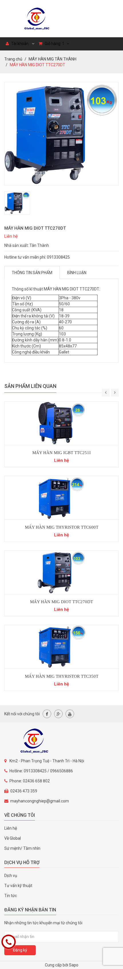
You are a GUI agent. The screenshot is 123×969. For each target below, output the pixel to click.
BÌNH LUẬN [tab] (76, 272)
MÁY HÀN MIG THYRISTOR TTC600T (61, 527)
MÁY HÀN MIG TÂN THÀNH (52, 59)
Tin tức (10, 895)
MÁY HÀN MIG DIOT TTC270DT (61, 601)
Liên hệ (10, 828)
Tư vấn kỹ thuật (18, 885)
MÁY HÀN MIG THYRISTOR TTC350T (61, 676)
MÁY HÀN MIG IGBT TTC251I (61, 452)
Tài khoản (19, 43)
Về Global (12, 838)
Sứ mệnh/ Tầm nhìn (22, 848)
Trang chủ (13, 59)
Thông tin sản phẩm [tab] (32, 272)
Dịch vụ (10, 875)
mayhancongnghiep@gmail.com (39, 801)
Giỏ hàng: (54, 43)
